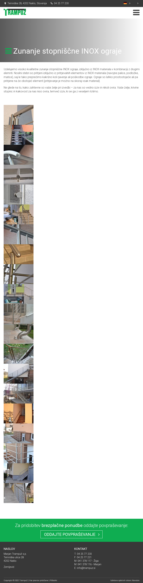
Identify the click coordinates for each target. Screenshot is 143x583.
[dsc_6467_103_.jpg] (18, 501)
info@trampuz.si (86, 568)
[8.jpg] (18, 341)
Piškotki (53, 580)
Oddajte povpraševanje (70, 534)
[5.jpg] (18, 282)
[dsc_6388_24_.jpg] (18, 381)
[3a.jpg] (18, 242)
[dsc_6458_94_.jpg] (18, 441)
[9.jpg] (18, 361)
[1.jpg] (18, 122)
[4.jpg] (18, 262)
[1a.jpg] (18, 162)
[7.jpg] (18, 322)
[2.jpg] (18, 182)
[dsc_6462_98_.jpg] (18, 481)
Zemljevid (9, 567)
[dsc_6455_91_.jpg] (18, 421)
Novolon (136, 580)
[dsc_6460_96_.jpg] (18, 461)
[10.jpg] (18, 142)
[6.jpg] (18, 302)
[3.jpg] (18, 222)
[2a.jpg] (18, 202)
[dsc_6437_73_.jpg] (18, 401)
